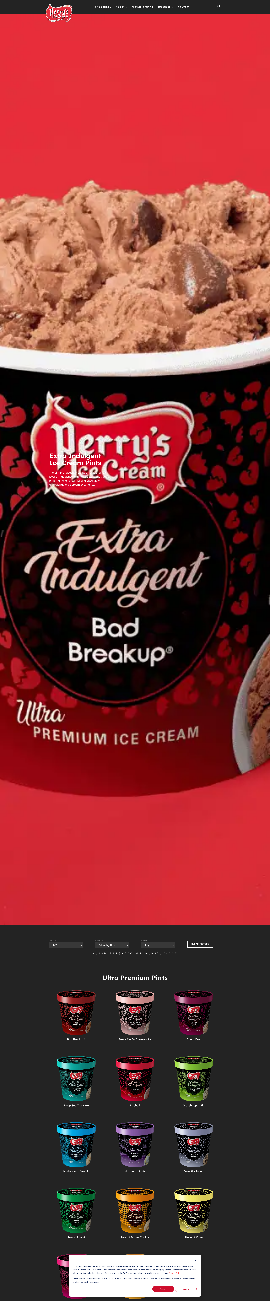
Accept (163, 1289)
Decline (186, 1289)
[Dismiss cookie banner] (196, 1261)
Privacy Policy (175, 1273)
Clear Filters (200, 944)
